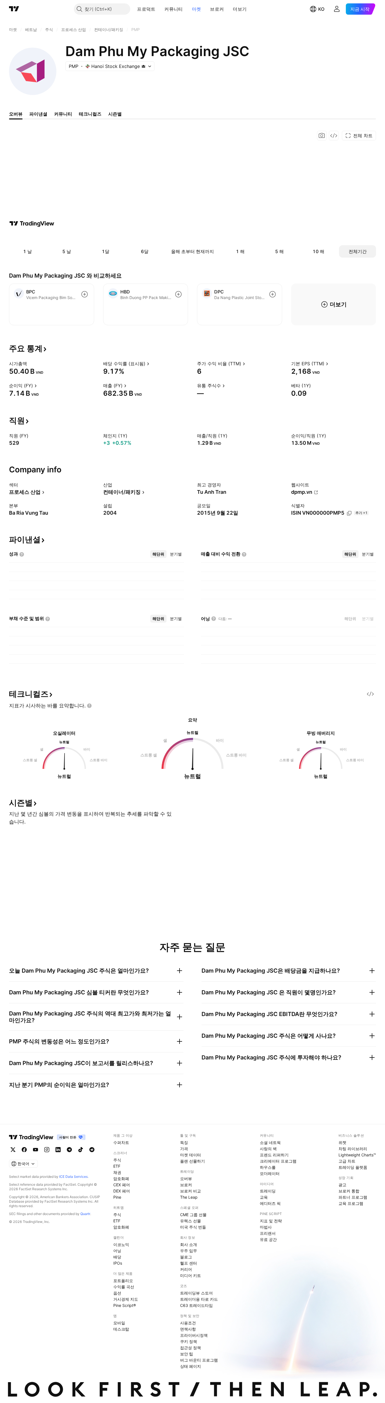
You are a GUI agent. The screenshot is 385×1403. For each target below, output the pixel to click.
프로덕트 (146, 9)
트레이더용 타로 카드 (199, 1299)
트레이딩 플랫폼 (352, 1167)
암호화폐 (121, 1178)
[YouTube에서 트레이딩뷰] (35, 1150)
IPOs (117, 1263)
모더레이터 (270, 1173)
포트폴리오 (123, 1280)
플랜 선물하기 (192, 1161)
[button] (159, 9)
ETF (116, 1166)
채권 (117, 1172)
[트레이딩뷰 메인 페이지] (14, 9)
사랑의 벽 (268, 1148)
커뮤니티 (173, 9)
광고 (342, 1184)
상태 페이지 (190, 1366)
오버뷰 (186, 1178)
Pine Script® (124, 1305)
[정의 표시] (30, 363)
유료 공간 (268, 1239)
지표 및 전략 (271, 1220)
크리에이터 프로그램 (278, 1161)
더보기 (240, 9)
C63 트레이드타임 (196, 1305)
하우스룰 (268, 1167)
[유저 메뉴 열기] (336, 9)
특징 (184, 1142)
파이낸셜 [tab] (38, 114)
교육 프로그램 (350, 1203)
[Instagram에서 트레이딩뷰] (47, 1150)
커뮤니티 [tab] (63, 114)
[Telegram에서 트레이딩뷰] (69, 1150)
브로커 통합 (348, 1191)
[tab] (158, 554)
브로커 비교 (190, 1191)
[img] (143, 66)
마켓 (196, 9)
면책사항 (188, 1329)
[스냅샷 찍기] (322, 135)
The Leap (189, 1197)
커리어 (186, 1269)
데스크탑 (121, 1329)
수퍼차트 (121, 1142)
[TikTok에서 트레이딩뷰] (81, 1150)
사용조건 (188, 1322)
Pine (117, 1197)
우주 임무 (188, 1250)
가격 (184, 1148)
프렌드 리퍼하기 (274, 1154)
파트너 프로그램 (352, 1197)
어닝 (117, 1250)
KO (321, 9)
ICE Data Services (73, 1176)
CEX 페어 (121, 1184)
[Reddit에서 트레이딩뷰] (92, 1150)
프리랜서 (268, 1233)
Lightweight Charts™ (357, 1154)
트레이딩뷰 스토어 (196, 1293)
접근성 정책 (190, 1347)
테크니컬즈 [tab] (90, 114)
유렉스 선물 (190, 1220)
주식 (117, 1160)
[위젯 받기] (333, 135)
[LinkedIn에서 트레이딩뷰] (58, 1150)
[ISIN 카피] (349, 513)
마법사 (266, 1227)
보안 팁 (186, 1353)
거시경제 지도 (125, 1299)
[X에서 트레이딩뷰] (13, 1150)
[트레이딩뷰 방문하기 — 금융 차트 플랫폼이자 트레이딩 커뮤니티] (32, 223)
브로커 (217, 9)
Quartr (85, 1214)
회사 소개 (188, 1244)
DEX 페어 (121, 1191)
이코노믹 (121, 1244)
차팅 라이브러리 (352, 1148)
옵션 (117, 1293)
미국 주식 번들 (193, 1227)
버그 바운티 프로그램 (199, 1360)
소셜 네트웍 (270, 1142)
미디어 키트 (190, 1275)
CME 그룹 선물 (193, 1214)
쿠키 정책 (188, 1341)
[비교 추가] (84, 294)
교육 (264, 1197)
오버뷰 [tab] (16, 114)
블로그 (186, 1256)
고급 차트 (346, 1161)
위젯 (342, 1142)
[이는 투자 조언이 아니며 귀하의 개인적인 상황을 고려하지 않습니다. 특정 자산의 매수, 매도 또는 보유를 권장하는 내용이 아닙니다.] (89, 705)
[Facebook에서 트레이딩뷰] (24, 1150)
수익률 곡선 (123, 1286)
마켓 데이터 (190, 1154)
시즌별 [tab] (115, 114)
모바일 (119, 1322)
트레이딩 (268, 1191)
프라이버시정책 (194, 1335)
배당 (117, 1256)
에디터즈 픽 (270, 1203)
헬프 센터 (188, 1263)
